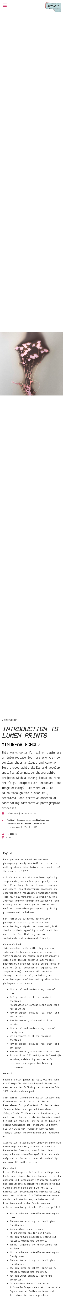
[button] (5, 5)
